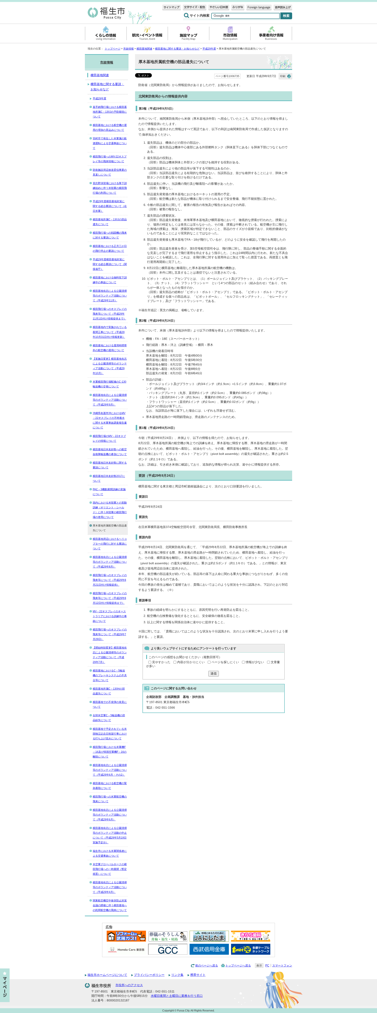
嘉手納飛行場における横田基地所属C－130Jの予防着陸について (110, 111)
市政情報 (128, 48)
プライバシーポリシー (149, 975)
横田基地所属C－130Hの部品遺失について (109, 691)
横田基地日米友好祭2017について (109, 478)
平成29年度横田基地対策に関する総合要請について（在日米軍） (110, 206)
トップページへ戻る (238, 965)
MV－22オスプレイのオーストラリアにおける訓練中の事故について (110, 616)
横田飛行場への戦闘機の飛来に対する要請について (110, 235)
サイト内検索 (199, 15)
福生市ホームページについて (107, 975)
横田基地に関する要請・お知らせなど (177, 48)
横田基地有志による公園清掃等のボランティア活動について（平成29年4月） (110, 887)
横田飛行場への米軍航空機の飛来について (110, 799)
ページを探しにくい (225, 662)
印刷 (282, 76)
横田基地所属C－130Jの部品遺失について (110, 222)
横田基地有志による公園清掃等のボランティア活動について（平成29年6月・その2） (110, 770)
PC (267, 965)
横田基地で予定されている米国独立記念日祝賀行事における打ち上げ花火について (110, 733)
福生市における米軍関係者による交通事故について (110, 853)
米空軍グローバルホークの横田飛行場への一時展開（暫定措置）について (110, 869)
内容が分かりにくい (191, 662)
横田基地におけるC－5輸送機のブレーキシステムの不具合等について (110, 675)
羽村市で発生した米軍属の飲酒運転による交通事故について (110, 143)
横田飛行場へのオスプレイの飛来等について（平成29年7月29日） (110, 634)
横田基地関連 (144, 48)
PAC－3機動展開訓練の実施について (109, 492)
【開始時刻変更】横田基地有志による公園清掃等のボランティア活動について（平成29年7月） (110, 655)
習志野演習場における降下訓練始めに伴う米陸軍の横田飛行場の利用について (110, 188)
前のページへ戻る (206, 965)
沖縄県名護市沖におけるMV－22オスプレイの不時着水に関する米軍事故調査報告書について (110, 420)
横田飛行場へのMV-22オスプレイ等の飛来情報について (110, 159)
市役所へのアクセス (129, 985)
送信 (214, 673)
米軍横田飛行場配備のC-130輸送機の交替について (109, 384)
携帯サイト (198, 975)
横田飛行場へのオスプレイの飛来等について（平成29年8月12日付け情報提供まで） (110, 598)
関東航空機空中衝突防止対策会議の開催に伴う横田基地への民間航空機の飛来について (110, 905)
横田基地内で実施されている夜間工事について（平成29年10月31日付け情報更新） (110, 332)
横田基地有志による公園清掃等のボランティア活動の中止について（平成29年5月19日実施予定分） (110, 835)
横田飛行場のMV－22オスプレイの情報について (109, 438)
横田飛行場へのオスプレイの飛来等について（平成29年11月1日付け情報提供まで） (110, 313)
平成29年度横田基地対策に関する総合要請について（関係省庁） (110, 264)
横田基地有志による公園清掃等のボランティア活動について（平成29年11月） (110, 295)
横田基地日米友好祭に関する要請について (110, 465)
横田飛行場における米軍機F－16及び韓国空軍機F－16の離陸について (110, 752)
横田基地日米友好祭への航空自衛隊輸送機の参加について (110, 452)
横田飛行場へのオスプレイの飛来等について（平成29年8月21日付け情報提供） (110, 580)
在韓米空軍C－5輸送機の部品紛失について (109, 718)
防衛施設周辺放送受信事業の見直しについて (110, 172)
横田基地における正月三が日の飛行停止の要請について (110, 248)
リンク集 (177, 975)
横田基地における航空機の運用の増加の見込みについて (110, 127)
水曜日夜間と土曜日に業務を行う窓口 (177, 995)
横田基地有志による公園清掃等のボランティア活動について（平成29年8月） (110, 562)
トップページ (112, 48)
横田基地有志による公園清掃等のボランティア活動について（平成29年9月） (110, 399)
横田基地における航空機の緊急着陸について (110, 786)
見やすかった (161, 662)
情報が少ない (255, 662)
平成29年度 (209, 48)
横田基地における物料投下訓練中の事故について (110, 280)
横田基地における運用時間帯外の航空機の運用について (110, 348)
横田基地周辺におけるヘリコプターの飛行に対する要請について (110, 543)
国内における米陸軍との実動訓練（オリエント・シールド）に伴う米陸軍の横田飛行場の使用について (110, 510)
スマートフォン (282, 965)
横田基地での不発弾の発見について (110, 704)
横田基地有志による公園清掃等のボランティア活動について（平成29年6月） (110, 814)
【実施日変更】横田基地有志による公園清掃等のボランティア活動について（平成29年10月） (110, 366)
